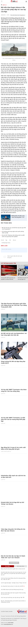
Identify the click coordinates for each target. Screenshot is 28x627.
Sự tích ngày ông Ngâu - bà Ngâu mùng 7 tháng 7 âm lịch (13, 582)
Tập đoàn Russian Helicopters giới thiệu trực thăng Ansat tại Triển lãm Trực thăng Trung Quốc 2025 (14, 305)
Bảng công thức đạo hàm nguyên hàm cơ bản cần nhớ (13, 568)
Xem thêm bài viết (14, 562)
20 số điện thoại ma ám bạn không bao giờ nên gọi (12, 589)
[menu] (1, 1)
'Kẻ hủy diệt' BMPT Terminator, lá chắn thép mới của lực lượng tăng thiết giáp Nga (13, 419)
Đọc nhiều (7, 566)
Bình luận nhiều (20, 566)
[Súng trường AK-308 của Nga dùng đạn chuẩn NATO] (14, 350)
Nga (6, 240)
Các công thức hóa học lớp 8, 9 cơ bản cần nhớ (11, 586)
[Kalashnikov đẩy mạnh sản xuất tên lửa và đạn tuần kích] (14, 464)
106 (24, 586)
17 (9, 579)
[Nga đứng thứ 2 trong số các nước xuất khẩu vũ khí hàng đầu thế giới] (14, 436)
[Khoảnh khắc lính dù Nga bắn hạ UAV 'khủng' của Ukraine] (14, 491)
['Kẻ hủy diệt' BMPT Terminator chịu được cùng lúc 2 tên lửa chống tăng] (14, 378)
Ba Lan (14, 240)
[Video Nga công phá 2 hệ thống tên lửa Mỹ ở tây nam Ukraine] (14, 518)
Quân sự (4, 4)
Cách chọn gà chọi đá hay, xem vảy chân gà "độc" (12, 597)
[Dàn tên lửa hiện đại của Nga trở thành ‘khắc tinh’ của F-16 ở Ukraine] (14, 545)
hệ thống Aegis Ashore (6, 242)
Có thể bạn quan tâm (8, 263)
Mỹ (10, 240)
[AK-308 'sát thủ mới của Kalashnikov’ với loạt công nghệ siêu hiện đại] (14, 322)
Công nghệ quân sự (6, 451)
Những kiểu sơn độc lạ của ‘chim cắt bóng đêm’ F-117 (17, 216)
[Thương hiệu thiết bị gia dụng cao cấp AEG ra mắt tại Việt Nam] (9, 270)
